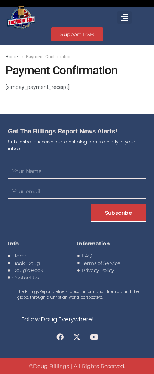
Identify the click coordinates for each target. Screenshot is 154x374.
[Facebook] (60, 336)
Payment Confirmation (49, 56)
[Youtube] (94, 336)
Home (12, 56)
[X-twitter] (77, 336)
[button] (124, 17)
